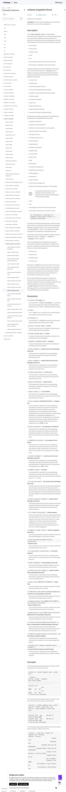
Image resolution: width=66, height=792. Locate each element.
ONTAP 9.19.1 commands (10, 25)
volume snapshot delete (13, 255)
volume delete (8, 128)
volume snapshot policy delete (14, 312)
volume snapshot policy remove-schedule (13, 325)
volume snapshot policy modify (14, 321)
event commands (8, 63)
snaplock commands (9, 93)
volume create (8, 125)
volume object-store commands (13, 218)
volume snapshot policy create (14, 309)
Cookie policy (22, 791)
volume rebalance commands (12, 231)
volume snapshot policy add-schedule (14, 305)
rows (5, 41)
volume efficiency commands (12, 195)
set (4, 44)
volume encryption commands (12, 198)
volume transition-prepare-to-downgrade (12, 174)
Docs (15, 2)
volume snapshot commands (12, 244)
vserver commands (8, 336)
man (5, 34)
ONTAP (8, 8)
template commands (9, 115)
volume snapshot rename (13, 277)
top (5, 47)
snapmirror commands (9, 96)
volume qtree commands (11, 221)
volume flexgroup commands (12, 208)
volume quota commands (11, 224)
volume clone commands (11, 188)
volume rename (9, 154)
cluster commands (8, 57)
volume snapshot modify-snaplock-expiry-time (13, 259)
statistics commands (9, 99)
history (5, 31)
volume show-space (10, 164)
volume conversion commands (12, 192)
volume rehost (8, 151)
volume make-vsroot (10, 135)
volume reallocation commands (13, 227)
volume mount (8, 141)
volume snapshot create (13, 252)
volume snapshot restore (13, 284)
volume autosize (9, 122)
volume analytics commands (12, 185)
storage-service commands (10, 106)
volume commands (8, 118)
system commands (8, 112)
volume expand (9, 131)
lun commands (7, 70)
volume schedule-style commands (13, 237)
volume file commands (10, 201)
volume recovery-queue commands (14, 234)
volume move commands (11, 214)
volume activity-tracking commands (14, 182)
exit (5, 28)
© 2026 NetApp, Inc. (5, 788)
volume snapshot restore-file (14, 280)
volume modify (9, 138)
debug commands (8, 60)
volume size (8, 170)
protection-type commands (10, 80)
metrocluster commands (10, 73)
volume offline (8, 144)
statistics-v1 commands (9, 102)
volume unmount (9, 179)
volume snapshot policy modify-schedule (14, 316)
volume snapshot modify (13, 264)
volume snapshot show (13, 290)
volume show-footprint (10, 161)
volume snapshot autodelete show (14, 300)
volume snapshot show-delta (14, 287)
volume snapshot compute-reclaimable (13, 248)
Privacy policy (13, 791)
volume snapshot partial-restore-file (13, 268)
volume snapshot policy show (14, 329)
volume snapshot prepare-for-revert (14, 273)
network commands (8, 76)
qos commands (7, 83)
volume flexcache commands (12, 205)
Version (4, 13)
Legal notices (7, 339)
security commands (8, 89)
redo (5, 37)
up (4, 50)
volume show (8, 167)
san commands (7, 86)
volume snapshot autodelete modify (14, 294)
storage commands (8, 109)
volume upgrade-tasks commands (13, 332)
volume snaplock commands (12, 240)
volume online (8, 148)
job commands (7, 67)
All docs (3, 8)
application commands (9, 54)
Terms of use (3, 791)
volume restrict (9, 157)
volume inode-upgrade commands (13, 211)
